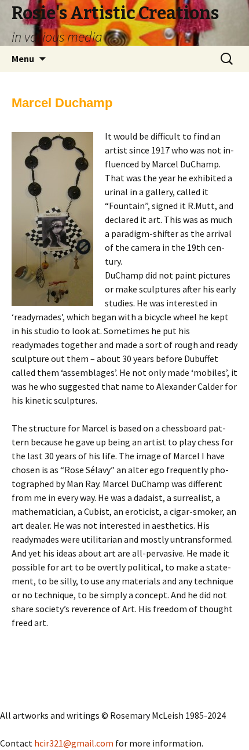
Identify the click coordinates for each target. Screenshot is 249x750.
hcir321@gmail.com (73, 743)
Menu (23, 58)
